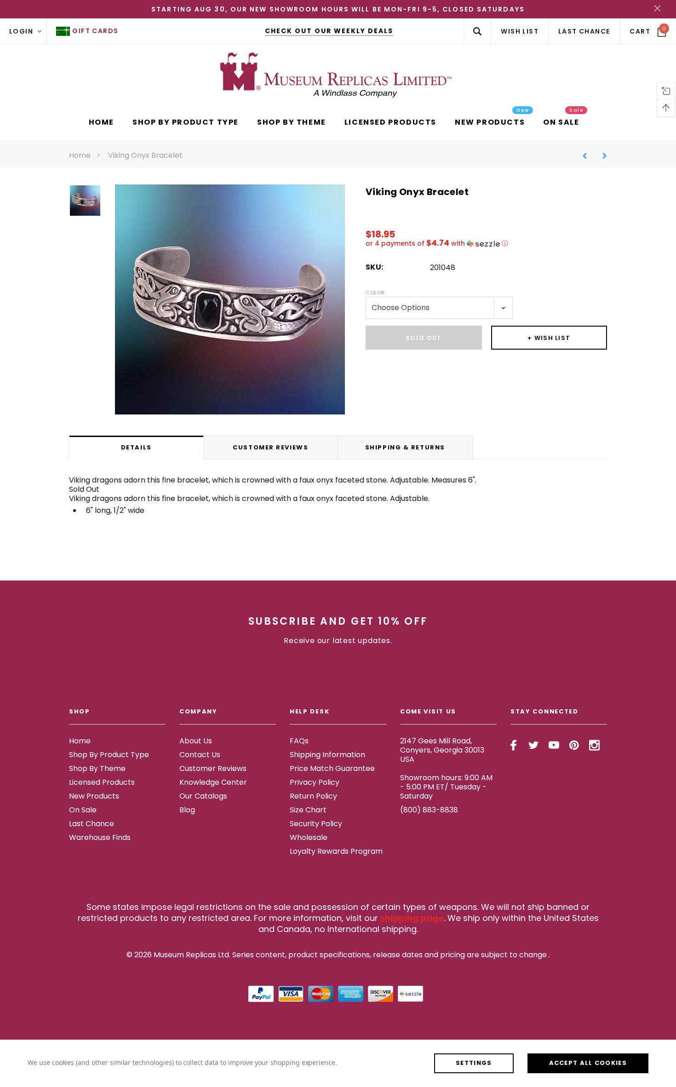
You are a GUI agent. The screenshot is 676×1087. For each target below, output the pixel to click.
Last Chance (91, 823)
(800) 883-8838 (429, 810)
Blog (187, 810)
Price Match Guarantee (332, 768)
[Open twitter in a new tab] (533, 745)
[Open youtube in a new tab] (554, 745)
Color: (376, 292)
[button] (486, 243)
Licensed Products (102, 782)
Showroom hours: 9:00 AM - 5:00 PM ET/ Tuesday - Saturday (446, 786)
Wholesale (308, 837)
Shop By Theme (97, 768)
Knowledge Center (213, 782)
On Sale (83, 810)
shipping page (412, 918)
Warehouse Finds (100, 837)
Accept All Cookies (588, 1062)
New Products (94, 796)
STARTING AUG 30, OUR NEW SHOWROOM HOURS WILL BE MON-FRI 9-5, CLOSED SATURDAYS (338, 9)
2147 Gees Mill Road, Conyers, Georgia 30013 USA (442, 750)
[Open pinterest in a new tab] (574, 745)
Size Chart (308, 810)
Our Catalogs (203, 796)
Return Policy (313, 796)
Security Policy (316, 823)
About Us (195, 741)
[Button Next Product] (601, 156)
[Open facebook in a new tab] (513, 745)
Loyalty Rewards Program (336, 851)
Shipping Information (327, 754)
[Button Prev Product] (588, 156)
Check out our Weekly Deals (329, 30)
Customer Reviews (212, 768)
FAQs (299, 741)
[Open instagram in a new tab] (594, 745)
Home (80, 155)
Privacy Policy (314, 782)
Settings (474, 1062)
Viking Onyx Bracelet (145, 155)
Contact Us (199, 754)
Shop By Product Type (109, 754)
